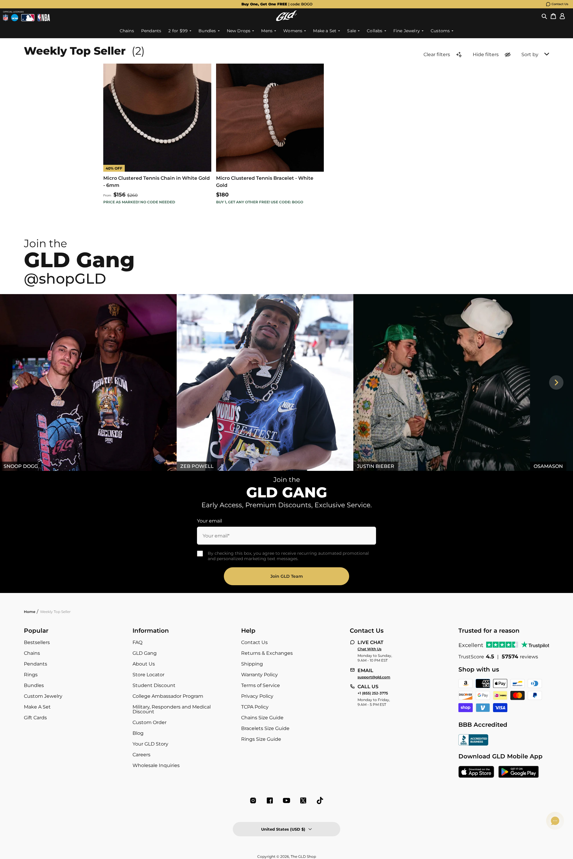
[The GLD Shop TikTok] (320, 800)
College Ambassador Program (168, 696)
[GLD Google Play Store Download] (518, 772)
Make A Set (37, 707)
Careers (141, 754)
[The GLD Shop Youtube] (286, 800)
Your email (209, 521)
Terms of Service (260, 685)
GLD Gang (145, 653)
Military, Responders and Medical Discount (172, 709)
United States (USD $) (283, 829)
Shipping (252, 664)
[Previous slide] (17, 382)
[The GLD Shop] (286, 15)
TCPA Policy (255, 707)
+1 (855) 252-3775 (373, 693)
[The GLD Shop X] (303, 800)
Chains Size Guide (262, 717)
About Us (144, 664)
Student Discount (154, 685)
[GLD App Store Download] (476, 772)
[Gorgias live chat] (555, 821)
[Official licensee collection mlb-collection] (27, 17)
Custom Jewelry (43, 696)
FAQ (137, 642)
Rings (31, 674)
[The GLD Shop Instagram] (253, 800)
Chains (32, 653)
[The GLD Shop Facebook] (269, 800)
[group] (277, 4)
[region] (286, 382)
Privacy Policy (257, 696)
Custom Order (150, 722)
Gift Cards (35, 717)
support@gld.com (374, 677)
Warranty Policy (259, 674)
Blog (138, 733)
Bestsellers (37, 642)
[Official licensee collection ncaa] (14, 17)
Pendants (35, 664)
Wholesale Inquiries (156, 765)
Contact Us (560, 4)
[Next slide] (556, 382)
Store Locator (148, 674)
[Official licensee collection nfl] (5, 17)
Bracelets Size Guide (265, 728)
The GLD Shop (303, 856)
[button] (544, 16)
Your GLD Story (150, 744)
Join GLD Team (286, 576)
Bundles (34, 685)
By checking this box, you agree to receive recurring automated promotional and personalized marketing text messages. (288, 556)
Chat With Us (369, 649)
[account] (562, 16)
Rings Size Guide (261, 739)
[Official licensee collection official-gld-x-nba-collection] (44, 17)
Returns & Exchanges (267, 653)
